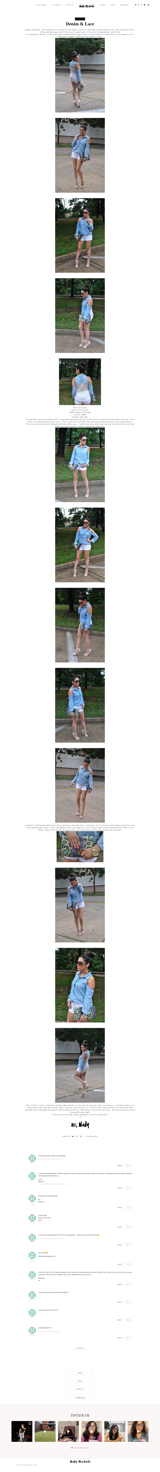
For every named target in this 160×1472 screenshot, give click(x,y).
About (103, 5)
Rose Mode (32, 1299)
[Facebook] (77, 1136)
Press (113, 5)
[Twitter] (73, 1136)
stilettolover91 (33, 1335)
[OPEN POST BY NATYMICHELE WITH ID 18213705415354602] (21, 1431)
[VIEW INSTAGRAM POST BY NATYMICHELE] (30, 1439)
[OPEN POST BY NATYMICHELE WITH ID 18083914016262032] (45, 1431)
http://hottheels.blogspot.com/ (49, 1331)
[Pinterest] (81, 1136)
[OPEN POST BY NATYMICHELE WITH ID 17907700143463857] (68, 1431)
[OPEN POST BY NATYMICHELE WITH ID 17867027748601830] (138, 1431)
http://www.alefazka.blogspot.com (50, 1238)
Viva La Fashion (32, 1261)
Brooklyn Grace (32, 1223)
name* (80, 1373)
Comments (91, 1136)
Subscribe (124, 5)
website (80, 1389)
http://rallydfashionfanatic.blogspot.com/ (53, 1184)
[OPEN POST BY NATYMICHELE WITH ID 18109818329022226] (91, 1431)
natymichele (22, 1423)
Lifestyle (69, 5)
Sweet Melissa (32, 1204)
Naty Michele (86, 7)
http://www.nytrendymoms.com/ (50, 1159)
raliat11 (32, 1181)
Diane (32, 1317)
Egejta (32, 1242)
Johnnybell (32, 1163)
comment (80, 1348)
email (80, 1381)
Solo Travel (42, 5)
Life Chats (56, 5)
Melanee (32, 1279)
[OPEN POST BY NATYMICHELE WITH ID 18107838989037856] (114, 1431)
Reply (128, 1165)
